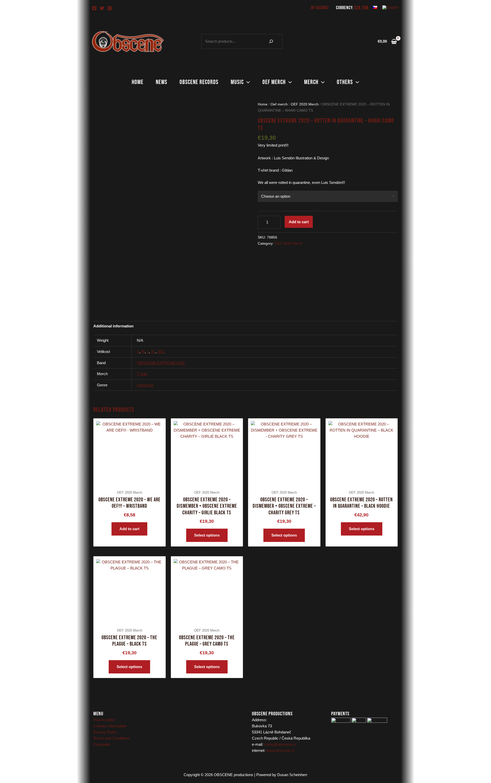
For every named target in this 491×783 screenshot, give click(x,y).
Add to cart (299, 222)
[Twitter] (102, 8)
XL (153, 351)
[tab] (113, 326)
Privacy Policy (105, 732)
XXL (161, 351)
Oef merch (274, 82)
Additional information (113, 326)
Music (237, 82)
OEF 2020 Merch (305, 104)
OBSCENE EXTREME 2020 (161, 363)
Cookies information (110, 726)
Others (345, 82)
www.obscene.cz (280, 750)
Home (137, 82)
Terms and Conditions (111, 738)
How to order (104, 720)
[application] (247, 82)
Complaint (101, 744)
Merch (311, 82)
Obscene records (199, 82)
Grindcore (145, 385)
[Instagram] (109, 8)
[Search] (271, 41)
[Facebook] (94, 8)
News (161, 82)
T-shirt (142, 374)
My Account (320, 7)
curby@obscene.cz (280, 744)
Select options (207, 535)
